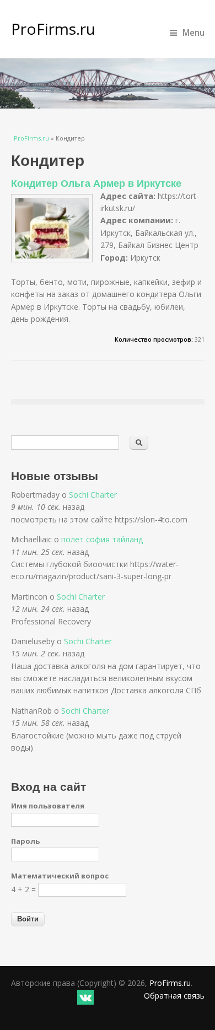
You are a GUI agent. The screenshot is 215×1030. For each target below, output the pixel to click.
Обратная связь (174, 995)
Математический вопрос (60, 876)
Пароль (25, 841)
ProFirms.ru (53, 28)
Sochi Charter (93, 494)
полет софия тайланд (102, 539)
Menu (193, 33)
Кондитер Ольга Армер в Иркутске (96, 183)
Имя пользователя (47, 806)
